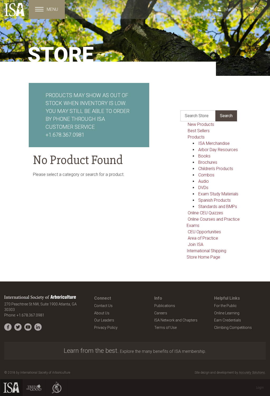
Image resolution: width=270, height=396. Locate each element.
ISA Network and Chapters (175, 320)
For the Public (225, 306)
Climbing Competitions (233, 327)
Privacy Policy (106, 327)
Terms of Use (165, 327)
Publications (164, 306)
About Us (101, 313)
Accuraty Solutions (252, 372)
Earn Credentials (227, 320)
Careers (160, 313)
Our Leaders (104, 320)
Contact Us (103, 306)
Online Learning (226, 313)
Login (260, 387)
